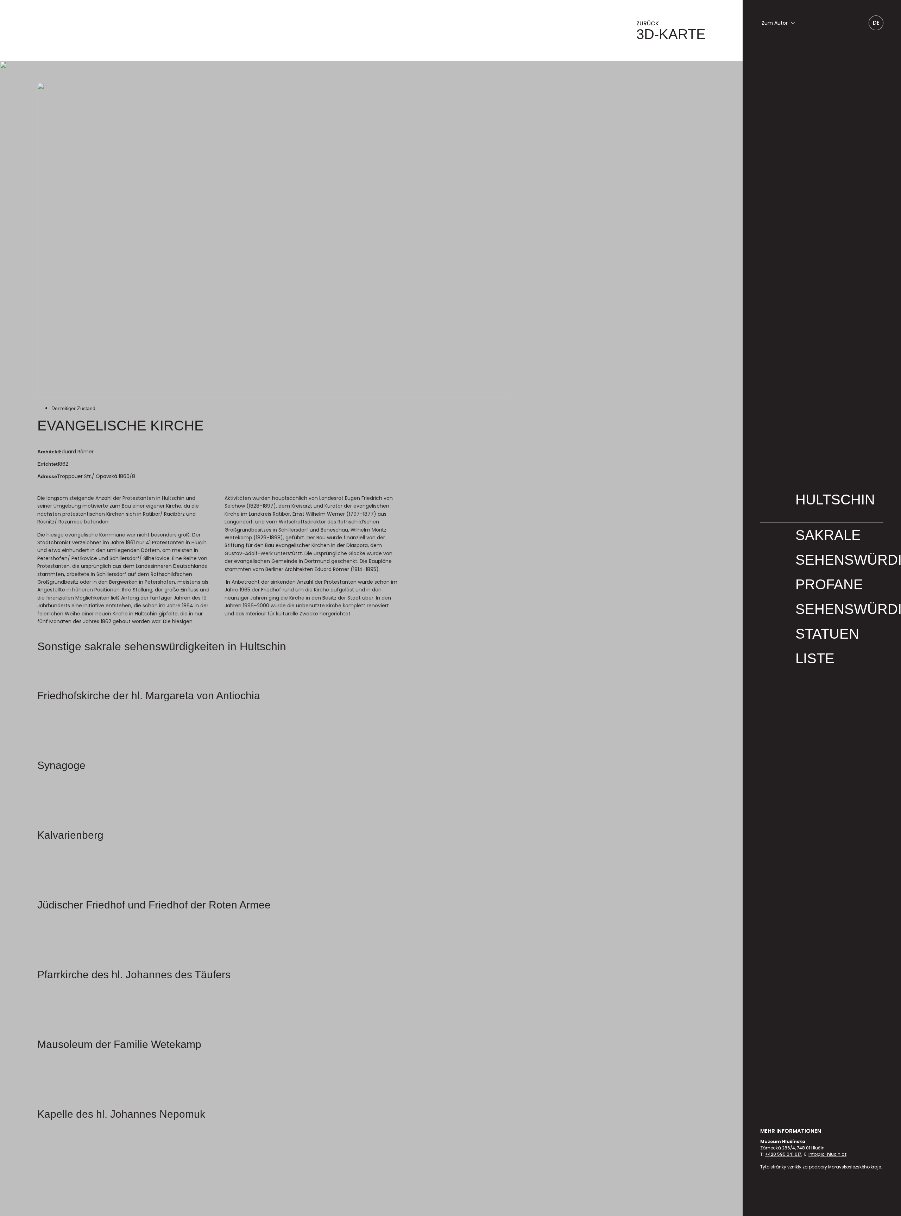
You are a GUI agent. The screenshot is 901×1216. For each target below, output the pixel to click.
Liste (814, 658)
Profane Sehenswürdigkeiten (839, 597)
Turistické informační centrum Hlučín (769, 1191)
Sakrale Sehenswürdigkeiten (839, 547)
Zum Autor (775, 22)
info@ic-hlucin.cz (827, 1154)
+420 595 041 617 (783, 1154)
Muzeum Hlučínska (139, 30)
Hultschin (835, 499)
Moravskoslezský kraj (835, 1191)
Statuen (827, 633)
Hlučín (788, 1191)
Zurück (671, 30)
